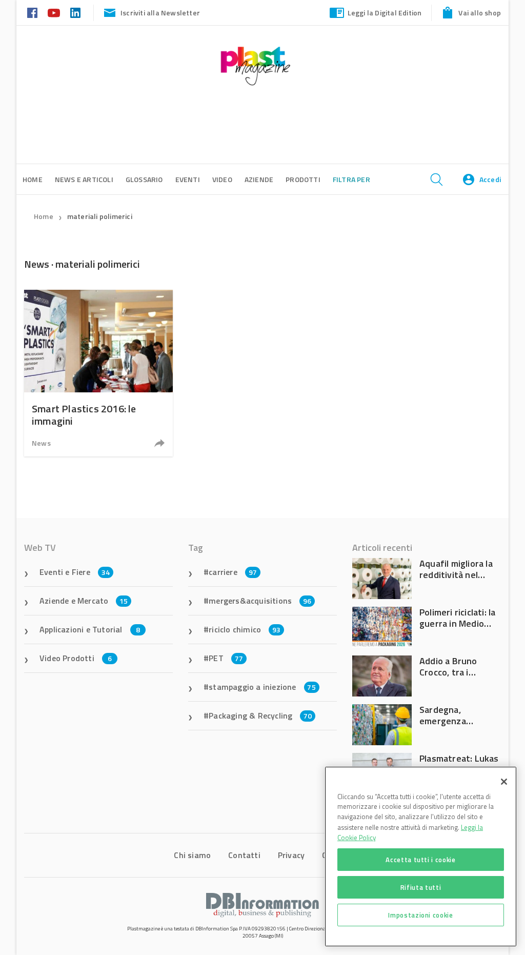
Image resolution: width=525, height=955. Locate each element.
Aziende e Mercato (83, 600)
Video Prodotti (75, 658)
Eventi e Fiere (74, 572)
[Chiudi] (504, 781)
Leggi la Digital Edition (385, 12)
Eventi (187, 179)
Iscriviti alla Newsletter (160, 12)
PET (226, 658)
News (41, 442)
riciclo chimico (244, 629)
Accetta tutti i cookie (420, 859)
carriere (233, 572)
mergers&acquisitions (260, 600)
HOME (33, 179)
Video (222, 179)
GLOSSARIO (144, 179)
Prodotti (303, 179)
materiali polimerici (99, 216)
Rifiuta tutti (420, 887)
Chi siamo (192, 855)
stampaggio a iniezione (262, 687)
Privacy (291, 855)
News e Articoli (84, 179)
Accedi (490, 179)
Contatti (244, 855)
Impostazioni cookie (420, 915)
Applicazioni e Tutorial (89, 629)
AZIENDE (259, 179)
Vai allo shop (479, 12)
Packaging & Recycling (260, 715)
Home (43, 216)
